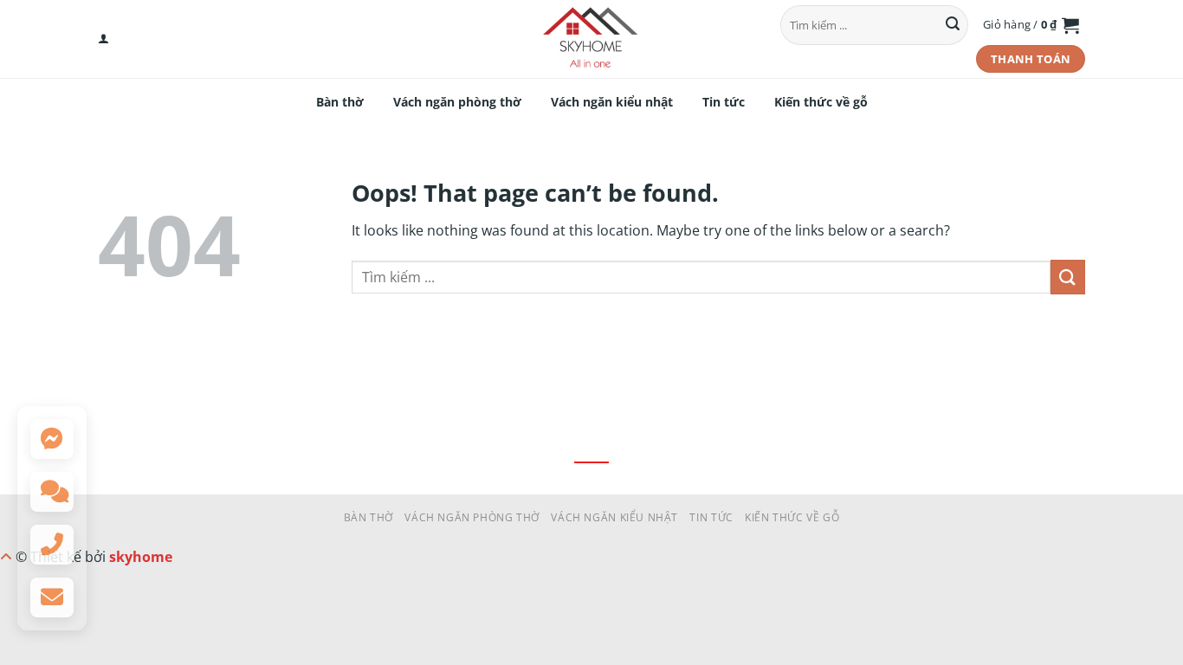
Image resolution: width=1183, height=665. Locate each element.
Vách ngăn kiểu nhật (612, 102)
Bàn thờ (340, 102)
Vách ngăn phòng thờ (457, 102)
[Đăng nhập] (103, 39)
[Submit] (952, 25)
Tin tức (723, 102)
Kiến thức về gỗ (821, 102)
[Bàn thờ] (591, 39)
